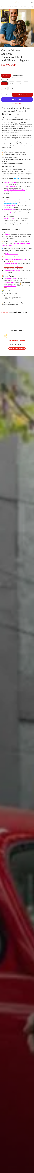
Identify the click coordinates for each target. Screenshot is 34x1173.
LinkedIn (28, 243)
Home (2, 7)
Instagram (23, 243)
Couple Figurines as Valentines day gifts (15, 259)
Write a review (22, 312)
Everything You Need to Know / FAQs (14, 190)
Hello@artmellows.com (11, 254)
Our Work (8, 7)
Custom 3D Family (9, 282)
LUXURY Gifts (16, 7)
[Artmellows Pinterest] (7, 245)
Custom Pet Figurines (10, 286)
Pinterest (4, 245)
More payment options (17, 103)
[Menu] (2, 2)
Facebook (16, 243)
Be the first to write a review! (17, 348)
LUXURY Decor (25, 7)
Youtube (10, 245)
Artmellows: (17, 178)
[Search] (28, 2)
